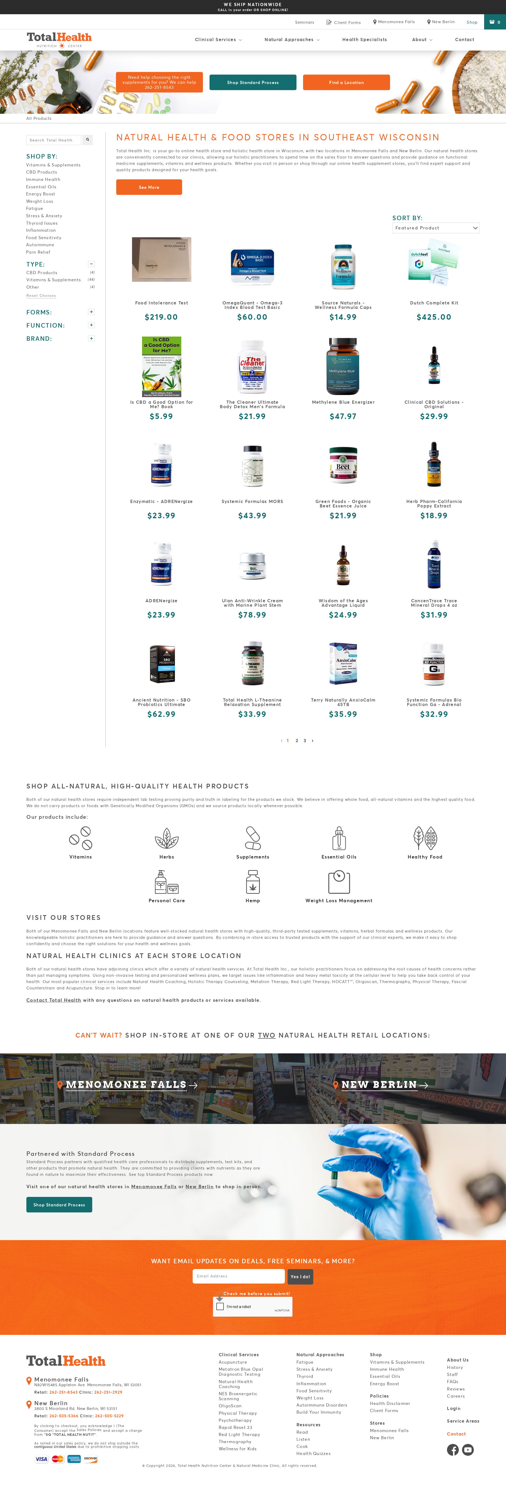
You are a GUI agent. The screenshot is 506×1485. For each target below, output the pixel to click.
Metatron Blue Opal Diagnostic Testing (241, 1371)
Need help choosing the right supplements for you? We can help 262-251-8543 (159, 82)
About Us (458, 1360)
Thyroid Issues (42, 223)
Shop (472, 22)
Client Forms (384, 1410)
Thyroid (304, 1376)
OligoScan (230, 1405)
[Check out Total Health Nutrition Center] (65, 1361)
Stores (377, 1423)
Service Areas (463, 1421)
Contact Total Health (53, 1000)
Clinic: (101, 1392)
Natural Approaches (289, 39)
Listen (303, 1439)
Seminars (305, 22)
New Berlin (200, 1186)
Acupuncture (233, 1362)
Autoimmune (40, 244)
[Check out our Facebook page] (453, 1451)
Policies (379, 1396)
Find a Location (346, 82)
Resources (308, 1425)
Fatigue (34, 208)
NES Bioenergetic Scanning (238, 1396)
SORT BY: (407, 218)
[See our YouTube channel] (468, 1451)
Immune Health (43, 179)
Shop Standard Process (253, 82)
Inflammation (41, 230)
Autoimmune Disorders (322, 1405)
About (419, 39)
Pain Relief (38, 252)
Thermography (235, 1441)
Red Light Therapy (239, 1434)
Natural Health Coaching (236, 1384)
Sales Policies (89, 1430)
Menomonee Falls (154, 1186)
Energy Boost (40, 193)
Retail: (56, 1392)
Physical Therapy (238, 1413)
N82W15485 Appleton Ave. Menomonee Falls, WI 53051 (87, 1382)
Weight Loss (39, 201)
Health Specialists (364, 39)
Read (302, 1432)
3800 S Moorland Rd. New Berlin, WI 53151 (75, 1405)
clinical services (98, 981)
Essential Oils (41, 186)
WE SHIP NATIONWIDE (253, 7)
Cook (302, 1446)
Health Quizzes (313, 1453)
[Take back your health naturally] (59, 40)
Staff (452, 1374)
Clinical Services (215, 39)
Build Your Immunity (318, 1412)
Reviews (456, 1389)
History (455, 1367)
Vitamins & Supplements (53, 164)
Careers (456, 1396)
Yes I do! (300, 1277)
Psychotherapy (235, 1420)
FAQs (452, 1381)
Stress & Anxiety (44, 215)
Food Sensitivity (43, 237)
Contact (464, 39)
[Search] (87, 140)
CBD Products (41, 172)
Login (454, 1408)
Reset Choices (41, 295)
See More (149, 187)
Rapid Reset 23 (235, 1427)
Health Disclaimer (390, 1403)
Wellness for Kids (238, 1448)
